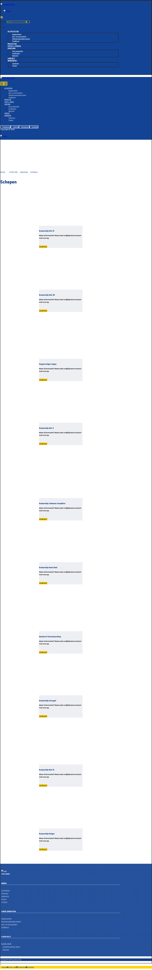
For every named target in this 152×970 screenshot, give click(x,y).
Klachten (6, 950)
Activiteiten (5, 891)
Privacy (4, 899)
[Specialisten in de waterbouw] (8, 4)
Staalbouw (5, 927)
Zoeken (3, 22)
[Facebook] (1, 874)
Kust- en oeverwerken (9, 924)
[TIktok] (9, 874)
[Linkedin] (4, 874)
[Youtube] (7, 874)
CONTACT (43, 246)
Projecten (4, 893)
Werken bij (5, 896)
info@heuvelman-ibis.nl (11, 947)
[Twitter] (3, 874)
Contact (4, 902)
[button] (2, 17)
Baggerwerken (6, 919)
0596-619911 (7, 944)
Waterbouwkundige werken (11, 922)
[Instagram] (5, 874)
